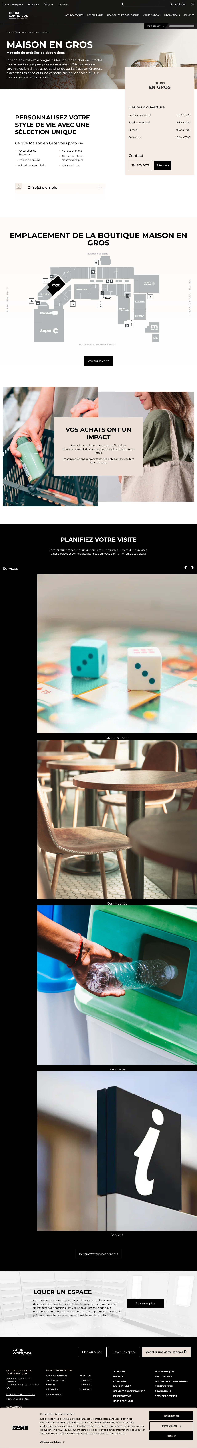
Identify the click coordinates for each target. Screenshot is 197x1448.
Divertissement (117, 738)
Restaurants (95, 15)
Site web (163, 165)
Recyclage (117, 1069)
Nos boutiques (74, 15)
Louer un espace (13, 4)
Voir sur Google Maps (18, 1398)
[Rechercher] (123, 4)
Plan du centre (155, 26)
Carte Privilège (123, 1400)
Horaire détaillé (54, 1394)
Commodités (117, 903)
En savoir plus (145, 1303)
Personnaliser (169, 1425)
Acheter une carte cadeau (164, 1352)
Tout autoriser (171, 1415)
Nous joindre (178, 4)
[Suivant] (192, 567)
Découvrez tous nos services (98, 1254)
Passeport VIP (122, 1396)
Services (188, 15)
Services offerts (166, 1396)
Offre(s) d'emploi (42, 187)
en (192, 4)
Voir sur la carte (98, 361)
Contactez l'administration (20, 1394)
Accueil (10, 32)
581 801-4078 (140, 165)
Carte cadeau (152, 15)
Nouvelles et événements (123, 15)
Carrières (63, 4)
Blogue (48, 4)
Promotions (172, 15)
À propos (33, 4)
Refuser (171, 1435)
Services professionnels (129, 1391)
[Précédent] (185, 567)
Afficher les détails (50, 1442)
